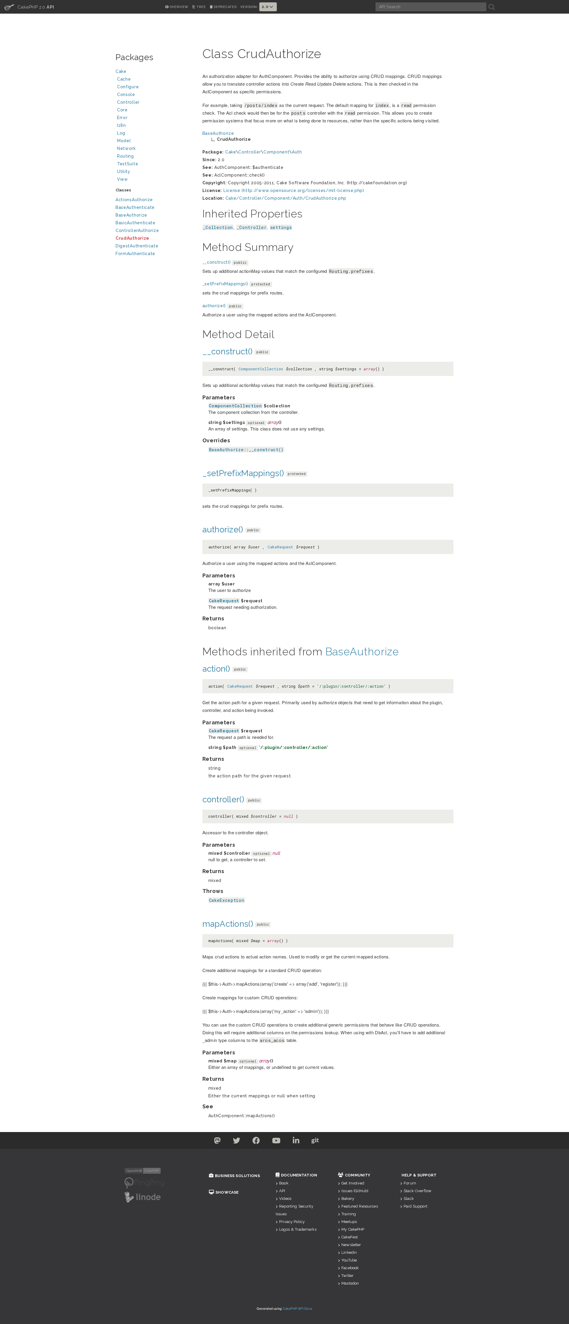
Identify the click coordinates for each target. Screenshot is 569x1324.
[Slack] (334, 1141)
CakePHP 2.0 (29, 7)
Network (126, 148)
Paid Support (415, 1206)
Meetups (349, 1221)
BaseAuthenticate (135, 207)
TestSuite (127, 163)
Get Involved (352, 1183)
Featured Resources (359, 1206)
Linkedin (349, 1252)
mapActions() (227, 924)
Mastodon (350, 1283)
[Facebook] (256, 1141)
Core (122, 110)
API (282, 1191)
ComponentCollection (261, 369)
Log (121, 133)
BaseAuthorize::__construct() (246, 449)
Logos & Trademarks (298, 1229)
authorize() (214, 305)
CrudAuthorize (132, 238)
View (122, 179)
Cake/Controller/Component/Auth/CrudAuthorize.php (286, 198)
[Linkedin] (296, 1141)
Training (348, 1214)
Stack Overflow (417, 1191)
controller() (223, 799)
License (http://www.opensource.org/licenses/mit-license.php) (293, 190)
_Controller (252, 227)
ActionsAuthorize (134, 199)
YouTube (349, 1260)
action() (216, 669)
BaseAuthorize (131, 215)
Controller (128, 102)
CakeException (226, 900)
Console (126, 94)
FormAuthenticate (135, 253)
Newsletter (351, 1245)
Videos (285, 1198)
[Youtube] (276, 1141)
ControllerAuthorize (137, 230)
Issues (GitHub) (354, 1191)
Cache (124, 79)
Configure (128, 86)
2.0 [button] (265, 6)
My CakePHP (352, 1229)
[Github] (315, 1141)
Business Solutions (237, 1175)
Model (124, 140)
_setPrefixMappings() (225, 283)
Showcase (227, 1192)
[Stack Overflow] (352, 1141)
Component (276, 152)
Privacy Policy (292, 1221)
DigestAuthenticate (137, 246)
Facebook (350, 1268)
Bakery (347, 1198)
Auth (297, 152)
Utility (123, 171)
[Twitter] (217, 1141)
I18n (121, 125)
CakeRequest (280, 547)
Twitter (347, 1275)
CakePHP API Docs (298, 1308)
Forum (410, 1183)
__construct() (216, 262)
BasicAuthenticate (136, 222)
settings (281, 227)
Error (122, 117)
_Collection (218, 227)
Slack (409, 1198)
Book (283, 1183)
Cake (121, 71)
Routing (125, 156)
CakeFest (349, 1237)
